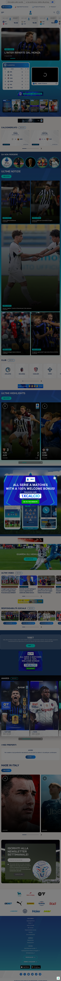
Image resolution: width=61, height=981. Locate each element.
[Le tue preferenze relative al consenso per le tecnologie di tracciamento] (58, 978)
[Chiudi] (54, 478)
